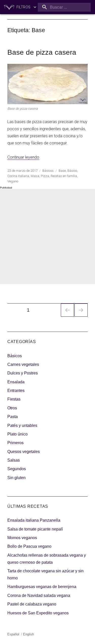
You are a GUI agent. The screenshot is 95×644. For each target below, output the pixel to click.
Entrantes (16, 390)
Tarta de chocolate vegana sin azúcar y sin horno (45, 574)
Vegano (12, 181)
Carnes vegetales (23, 364)
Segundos (16, 469)
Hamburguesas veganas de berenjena (41, 586)
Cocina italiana (18, 176)
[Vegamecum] (9, 7)
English (28, 634)
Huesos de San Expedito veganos (38, 613)
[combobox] (64, 7)
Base (62, 171)
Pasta (12, 416)
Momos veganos (22, 538)
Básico (72, 171)
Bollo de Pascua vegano (29, 546)
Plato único (17, 434)
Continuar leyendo (23, 157)
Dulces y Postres (22, 373)
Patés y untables (22, 425)
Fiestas (14, 399)
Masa (35, 176)
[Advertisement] (47, 236)
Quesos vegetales (23, 451)
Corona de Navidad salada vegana (38, 595)
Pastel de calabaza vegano (31, 604)
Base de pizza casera (41, 52)
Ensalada (16, 382)
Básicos (48, 171)
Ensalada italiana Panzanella (33, 520)
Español (13, 634)
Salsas (13, 460)
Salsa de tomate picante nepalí (35, 529)
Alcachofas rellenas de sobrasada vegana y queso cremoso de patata (46, 558)
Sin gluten (16, 478)
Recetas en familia (64, 176)
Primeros (15, 443)
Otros (12, 408)
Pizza (45, 176)
